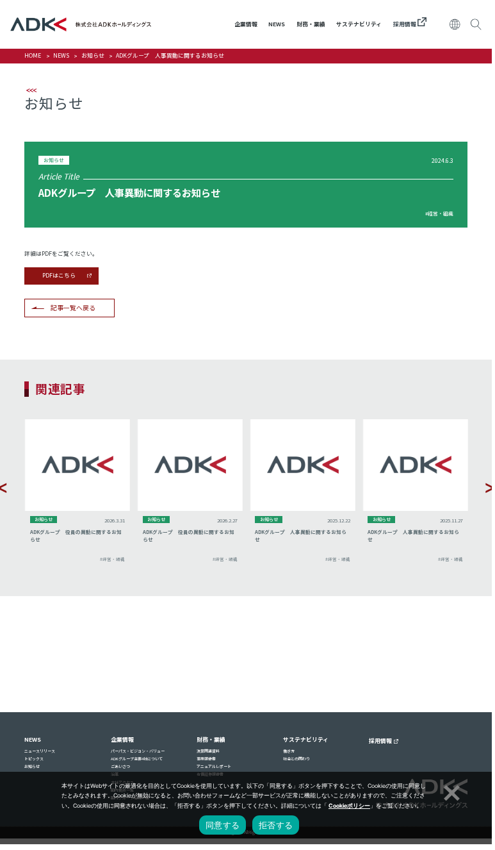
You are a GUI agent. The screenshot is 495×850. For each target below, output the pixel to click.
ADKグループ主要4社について (137, 759)
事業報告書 (206, 759)
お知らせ (92, 55)
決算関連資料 (208, 751)
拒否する (276, 825)
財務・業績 (310, 24)
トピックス (34, 759)
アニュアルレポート (214, 766)
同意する (222, 825)
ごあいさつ (120, 766)
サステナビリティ (359, 24)
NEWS (276, 24)
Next (490, 488)
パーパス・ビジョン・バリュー (138, 751)
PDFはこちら (59, 275)
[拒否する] (450, 791)
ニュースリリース (39, 751)
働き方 (289, 751)
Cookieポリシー (349, 806)
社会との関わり (296, 759)
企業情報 (245, 24)
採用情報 (405, 24)
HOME (32, 55)
